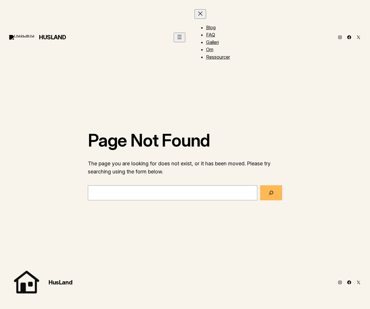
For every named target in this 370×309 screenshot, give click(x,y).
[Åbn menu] (179, 37)
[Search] (271, 192)
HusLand (52, 37)
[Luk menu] (200, 14)
